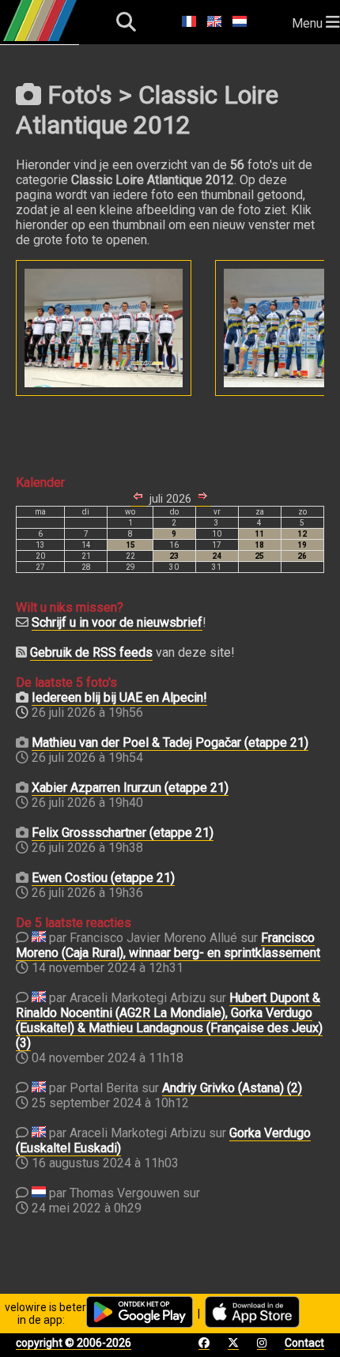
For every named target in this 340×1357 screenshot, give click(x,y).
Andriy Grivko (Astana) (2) (232, 1087)
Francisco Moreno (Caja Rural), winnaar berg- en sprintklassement (168, 945)
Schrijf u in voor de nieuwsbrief (117, 622)
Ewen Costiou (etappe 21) (103, 877)
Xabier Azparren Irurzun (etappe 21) (130, 787)
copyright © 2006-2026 (73, 1342)
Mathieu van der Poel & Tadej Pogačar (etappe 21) (170, 742)
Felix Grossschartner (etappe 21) (122, 832)
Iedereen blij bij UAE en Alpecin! (119, 697)
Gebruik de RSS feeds (91, 652)
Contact (304, 1342)
